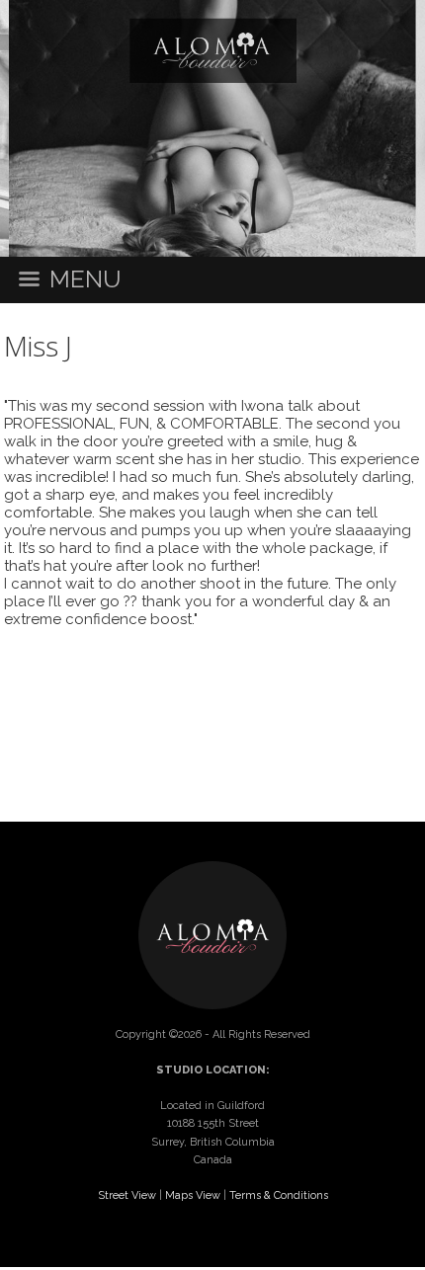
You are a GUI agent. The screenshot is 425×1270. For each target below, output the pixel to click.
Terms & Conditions (278, 1195)
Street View (127, 1195)
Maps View (192, 1195)
